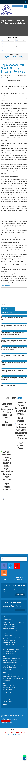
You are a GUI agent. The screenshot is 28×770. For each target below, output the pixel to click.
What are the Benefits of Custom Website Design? (13, 363)
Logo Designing (6, 658)
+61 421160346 (8, 549)
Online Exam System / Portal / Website (13, 646)
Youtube (17, 567)
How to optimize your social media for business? (12, 371)
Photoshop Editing (7, 669)
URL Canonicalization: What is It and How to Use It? (13, 326)
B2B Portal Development (9, 639)
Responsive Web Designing (10, 628)
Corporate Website (8, 619)
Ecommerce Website (8, 621)
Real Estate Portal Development (11, 649)
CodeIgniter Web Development (11, 637)
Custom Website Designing (10, 630)
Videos (4, 672)
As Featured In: (13, 38)
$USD (12, 722)
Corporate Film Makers (8, 675)
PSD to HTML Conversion (9, 626)
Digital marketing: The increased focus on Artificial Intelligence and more (13, 333)
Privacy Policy (4, 722)
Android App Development (9, 685)
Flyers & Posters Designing (9, 664)
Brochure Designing (17, 658)
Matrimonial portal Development (11, 651)
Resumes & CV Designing (9, 660)
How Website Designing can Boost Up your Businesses (13, 378)
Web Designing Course (8, 698)
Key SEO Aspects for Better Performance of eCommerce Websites (14, 348)
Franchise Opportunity (17, 6)
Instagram (4, 574)
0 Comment (6, 76)
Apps (4, 683)
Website (5, 617)
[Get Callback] (24, 758)
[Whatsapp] (24, 756)
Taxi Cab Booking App (8, 687)
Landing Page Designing (9, 624)
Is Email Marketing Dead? (8, 385)
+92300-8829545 (8, 2)
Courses (5, 696)
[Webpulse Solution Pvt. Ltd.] (14, 559)
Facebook (4, 567)
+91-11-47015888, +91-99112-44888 (13, 530)
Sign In (16, 2)
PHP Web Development (9, 635)
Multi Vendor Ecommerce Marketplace (13, 622)
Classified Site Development (10, 642)
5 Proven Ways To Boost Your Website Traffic (12, 318)
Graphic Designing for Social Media (12, 666)
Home (12, 54)
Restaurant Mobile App (8, 691)
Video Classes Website (8, 653)
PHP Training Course (8, 700)
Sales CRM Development (9, 644)
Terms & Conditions (17, 721)
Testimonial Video (7, 678)
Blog (17, 54)
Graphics (5, 656)
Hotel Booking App (7, 689)
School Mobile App (7, 692)
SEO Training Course (8, 701)
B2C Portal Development (9, 640)
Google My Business (14, 734)
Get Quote (20, 595)
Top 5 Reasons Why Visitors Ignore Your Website (12, 356)
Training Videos (7, 680)
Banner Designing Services (9, 667)
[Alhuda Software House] (6, 10)
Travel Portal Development (10, 648)
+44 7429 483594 (9, 539)
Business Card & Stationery (10, 662)
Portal (4, 633)
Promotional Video (18, 678)
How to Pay (6, 721)
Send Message (8, 309)
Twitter (10, 567)
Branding (5, 704)
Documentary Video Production (11, 676)
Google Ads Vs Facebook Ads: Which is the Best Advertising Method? (13, 341)
